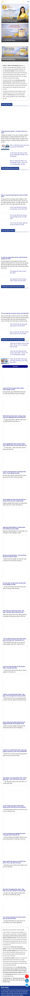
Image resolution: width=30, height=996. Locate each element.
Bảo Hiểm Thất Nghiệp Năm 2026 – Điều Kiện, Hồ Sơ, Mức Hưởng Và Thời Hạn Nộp (14, 889)
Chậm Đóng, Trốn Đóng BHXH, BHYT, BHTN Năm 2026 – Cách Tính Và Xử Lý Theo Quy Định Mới (15, 779)
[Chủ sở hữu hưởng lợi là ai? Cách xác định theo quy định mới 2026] (15, 906)
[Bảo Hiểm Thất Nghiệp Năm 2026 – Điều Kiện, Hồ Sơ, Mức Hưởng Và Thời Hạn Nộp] (15, 878)
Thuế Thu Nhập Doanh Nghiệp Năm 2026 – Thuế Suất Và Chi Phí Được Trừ (14, 834)
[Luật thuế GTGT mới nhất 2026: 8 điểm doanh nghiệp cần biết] (15, 377)
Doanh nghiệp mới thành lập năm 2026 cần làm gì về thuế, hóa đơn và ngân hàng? (14, 500)
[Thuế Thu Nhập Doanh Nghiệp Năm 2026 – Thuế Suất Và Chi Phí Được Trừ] (15, 823)
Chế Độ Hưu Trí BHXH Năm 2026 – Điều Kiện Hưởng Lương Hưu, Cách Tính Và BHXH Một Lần (15, 751)
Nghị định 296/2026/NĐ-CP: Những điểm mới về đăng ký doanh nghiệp (14, 528)
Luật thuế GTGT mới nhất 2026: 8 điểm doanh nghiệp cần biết (13, 388)
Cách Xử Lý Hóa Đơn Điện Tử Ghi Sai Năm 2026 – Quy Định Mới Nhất (14, 667)
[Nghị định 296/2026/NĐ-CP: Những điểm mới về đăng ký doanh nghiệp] (15, 516)
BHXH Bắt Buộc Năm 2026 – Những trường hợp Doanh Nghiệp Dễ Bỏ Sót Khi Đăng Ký (14, 416)
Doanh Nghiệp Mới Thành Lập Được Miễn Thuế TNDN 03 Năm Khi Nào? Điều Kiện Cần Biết (15, 445)
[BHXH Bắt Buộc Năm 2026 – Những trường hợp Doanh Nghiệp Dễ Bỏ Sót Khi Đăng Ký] (15, 405)
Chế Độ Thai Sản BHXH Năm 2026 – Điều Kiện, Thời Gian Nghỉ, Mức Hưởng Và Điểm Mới (14, 696)
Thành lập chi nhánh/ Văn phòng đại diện (13, 286)
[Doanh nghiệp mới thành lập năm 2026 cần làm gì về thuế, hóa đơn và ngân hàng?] (15, 489)
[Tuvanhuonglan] (2, 1)
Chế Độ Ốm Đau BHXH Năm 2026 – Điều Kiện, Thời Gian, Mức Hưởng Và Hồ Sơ (13, 611)
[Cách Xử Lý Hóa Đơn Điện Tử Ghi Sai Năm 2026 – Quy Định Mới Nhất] (15, 656)
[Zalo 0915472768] (27, 980)
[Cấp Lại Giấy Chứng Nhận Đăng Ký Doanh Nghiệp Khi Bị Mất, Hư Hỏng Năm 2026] (15, 711)
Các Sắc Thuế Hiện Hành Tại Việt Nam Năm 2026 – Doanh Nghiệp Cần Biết (14, 472)
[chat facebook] (27, 985)
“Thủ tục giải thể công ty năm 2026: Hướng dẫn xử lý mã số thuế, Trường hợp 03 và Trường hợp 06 (14, 640)
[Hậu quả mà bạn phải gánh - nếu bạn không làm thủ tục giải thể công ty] (15, 544)
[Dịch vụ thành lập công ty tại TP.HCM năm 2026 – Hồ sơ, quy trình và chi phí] (15, 850)
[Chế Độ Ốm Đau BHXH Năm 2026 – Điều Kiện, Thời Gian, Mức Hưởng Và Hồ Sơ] (15, 600)
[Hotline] (27, 976)
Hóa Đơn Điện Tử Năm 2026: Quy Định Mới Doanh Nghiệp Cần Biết (14, 583)
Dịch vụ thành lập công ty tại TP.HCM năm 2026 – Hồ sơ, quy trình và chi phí (14, 862)
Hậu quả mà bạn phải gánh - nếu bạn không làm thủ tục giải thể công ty (14, 555)
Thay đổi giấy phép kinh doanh (10, 168)
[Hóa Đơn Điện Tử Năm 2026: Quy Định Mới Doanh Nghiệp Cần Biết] (15, 572)
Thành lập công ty (7, 104)
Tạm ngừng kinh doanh (8, 230)
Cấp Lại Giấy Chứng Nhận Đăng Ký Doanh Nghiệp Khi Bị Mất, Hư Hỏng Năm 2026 (14, 722)
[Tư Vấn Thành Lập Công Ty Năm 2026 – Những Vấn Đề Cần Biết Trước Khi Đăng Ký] (15, 795)
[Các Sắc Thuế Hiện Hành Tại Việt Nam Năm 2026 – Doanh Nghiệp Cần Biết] (15, 461)
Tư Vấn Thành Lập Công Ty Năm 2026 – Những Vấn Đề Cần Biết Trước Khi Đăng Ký (14, 806)
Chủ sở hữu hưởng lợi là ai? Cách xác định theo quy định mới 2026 (14, 917)
